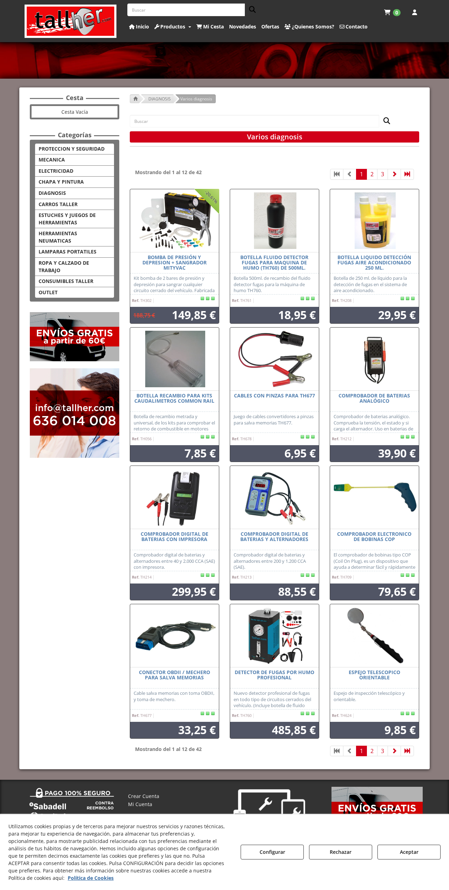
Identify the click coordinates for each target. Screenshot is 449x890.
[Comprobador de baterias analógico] (374, 359)
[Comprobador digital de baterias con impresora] (174, 497)
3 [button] (382, 174)
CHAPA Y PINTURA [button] (61, 181)
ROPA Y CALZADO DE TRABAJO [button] (64, 266)
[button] (71, 21)
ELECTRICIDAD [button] (56, 170)
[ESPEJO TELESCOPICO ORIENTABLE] (374, 635)
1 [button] (361, 174)
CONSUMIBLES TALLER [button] (66, 281)
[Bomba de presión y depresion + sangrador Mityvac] (174, 220)
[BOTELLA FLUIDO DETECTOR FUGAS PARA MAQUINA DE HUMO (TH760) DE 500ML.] (274, 220)
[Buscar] (250, 10)
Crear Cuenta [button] (143, 796)
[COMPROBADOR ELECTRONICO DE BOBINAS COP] (374, 497)
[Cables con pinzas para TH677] (274, 359)
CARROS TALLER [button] (58, 204)
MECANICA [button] (52, 159)
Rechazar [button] (340, 852)
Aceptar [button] (409, 852)
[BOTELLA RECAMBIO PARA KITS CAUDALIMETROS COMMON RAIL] (174, 359)
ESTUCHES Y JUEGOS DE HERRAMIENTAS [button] (67, 219)
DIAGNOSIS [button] (52, 193)
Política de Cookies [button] (91, 878)
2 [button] (372, 174)
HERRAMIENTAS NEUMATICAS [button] (58, 237)
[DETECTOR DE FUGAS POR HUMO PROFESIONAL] (274, 635)
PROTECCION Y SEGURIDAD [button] (72, 148)
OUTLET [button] (48, 292)
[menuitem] (392, 12)
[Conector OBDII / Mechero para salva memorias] (174, 635)
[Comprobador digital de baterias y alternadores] (274, 497)
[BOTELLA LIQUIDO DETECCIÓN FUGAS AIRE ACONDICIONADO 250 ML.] (374, 220)
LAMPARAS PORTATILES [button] (67, 251)
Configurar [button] (272, 852)
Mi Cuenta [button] (140, 804)
